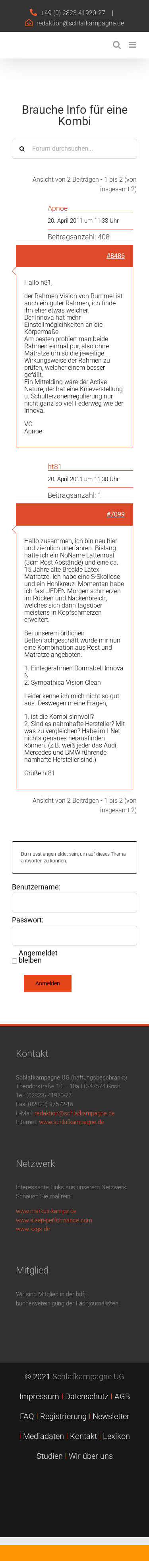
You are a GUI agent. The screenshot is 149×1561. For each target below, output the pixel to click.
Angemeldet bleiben (38, 956)
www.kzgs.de (33, 1229)
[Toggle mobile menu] (133, 45)
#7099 (115, 514)
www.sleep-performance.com (54, 1220)
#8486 (115, 256)
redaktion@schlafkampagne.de (80, 23)
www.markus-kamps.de (46, 1211)
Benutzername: (36, 887)
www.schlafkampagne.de (71, 1122)
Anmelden (47, 983)
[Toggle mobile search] (117, 45)
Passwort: (27, 920)
